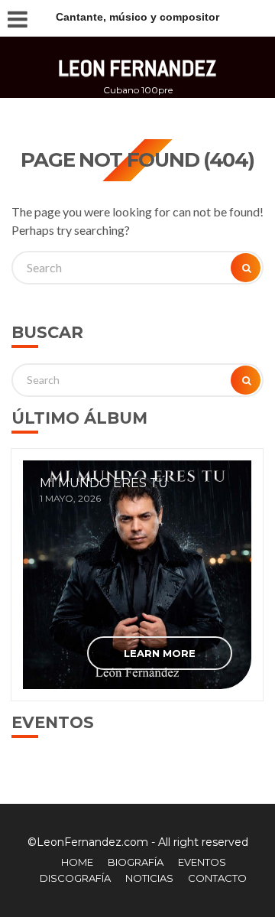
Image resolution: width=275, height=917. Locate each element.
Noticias (149, 878)
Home (77, 862)
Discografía (75, 878)
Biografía (135, 862)
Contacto (217, 878)
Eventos (202, 862)
